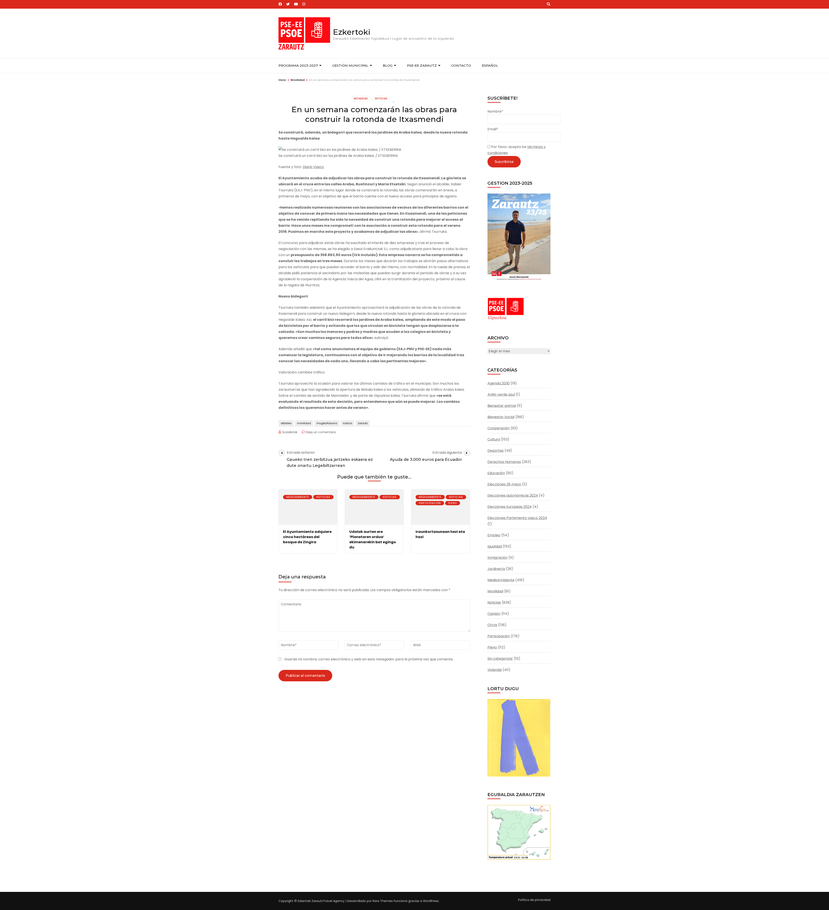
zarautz (363, 423)
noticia (347, 423)
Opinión (493, 613)
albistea (286, 423)
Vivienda (494, 669)
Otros (492, 624)
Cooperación (498, 428)
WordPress (431, 901)
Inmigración (497, 557)
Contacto (461, 65)
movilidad (304, 423)
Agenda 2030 (498, 383)
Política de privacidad (534, 899)
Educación (496, 473)
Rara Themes (383, 901)
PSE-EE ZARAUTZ (422, 65)
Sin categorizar (500, 658)
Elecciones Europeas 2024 (509, 506)
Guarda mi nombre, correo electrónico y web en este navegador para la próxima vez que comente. (368, 659)
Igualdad (494, 546)
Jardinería (496, 568)
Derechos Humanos (504, 461)
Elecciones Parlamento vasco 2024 (517, 517)
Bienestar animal (501, 405)
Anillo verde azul (501, 394)
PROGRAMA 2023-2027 (298, 65)
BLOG (387, 65)
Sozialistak (289, 432)
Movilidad (361, 98)
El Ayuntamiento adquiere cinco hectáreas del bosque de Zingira (307, 537)
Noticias (381, 98)
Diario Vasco (313, 166)
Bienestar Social (500, 416)
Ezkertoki (351, 32)
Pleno (452, 503)
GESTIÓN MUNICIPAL (350, 65)
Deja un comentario (321, 432)
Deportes (495, 450)
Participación (430, 503)
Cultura (493, 439)
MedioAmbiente (297, 497)
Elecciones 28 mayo (504, 484)
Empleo (493, 535)
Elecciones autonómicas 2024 (512, 495)
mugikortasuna (326, 423)
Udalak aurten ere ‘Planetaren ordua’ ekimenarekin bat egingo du (372, 539)
